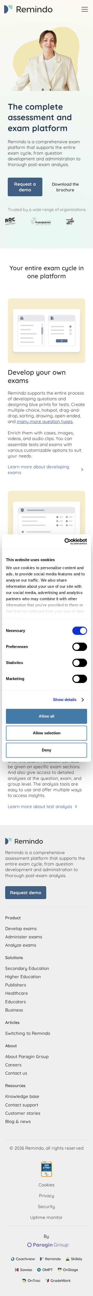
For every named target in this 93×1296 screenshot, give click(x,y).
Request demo (25, 892)
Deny (46, 750)
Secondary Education (27, 968)
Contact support (21, 1104)
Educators (15, 1001)
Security (46, 1206)
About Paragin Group (27, 1056)
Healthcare (16, 993)
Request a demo (25, 186)
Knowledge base (22, 1096)
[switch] (79, 647)
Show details (64, 699)
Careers (13, 1064)
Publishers (15, 985)
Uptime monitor (46, 1217)
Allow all (46, 716)
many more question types (45, 421)
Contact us (16, 1073)
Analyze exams (20, 945)
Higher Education (23, 976)
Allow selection (46, 733)
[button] (84, 9)
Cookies (46, 1184)
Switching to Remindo (27, 1033)
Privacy (46, 1195)
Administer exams (23, 936)
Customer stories (22, 1113)
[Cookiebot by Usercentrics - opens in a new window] (65, 541)
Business (14, 1010)
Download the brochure (65, 187)
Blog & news (18, 1121)
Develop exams (21, 928)
